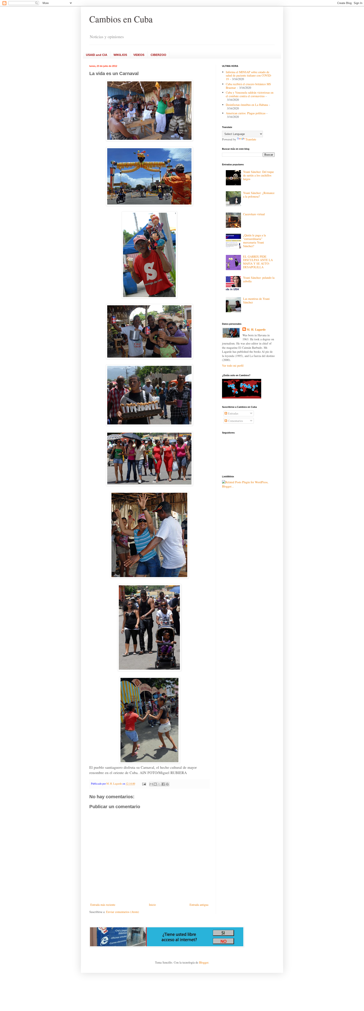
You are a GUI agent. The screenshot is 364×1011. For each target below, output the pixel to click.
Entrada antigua (199, 905)
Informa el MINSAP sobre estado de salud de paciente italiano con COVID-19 (249, 75)
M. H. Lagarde (256, 329)
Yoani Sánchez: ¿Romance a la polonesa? (258, 194)
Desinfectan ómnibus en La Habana (247, 105)
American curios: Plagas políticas (245, 113)
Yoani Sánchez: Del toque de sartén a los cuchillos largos (258, 175)
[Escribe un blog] (155, 784)
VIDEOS (138, 55)
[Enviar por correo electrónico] (151, 784)
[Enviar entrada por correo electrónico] (144, 783)
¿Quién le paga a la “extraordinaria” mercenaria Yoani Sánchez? (254, 240)
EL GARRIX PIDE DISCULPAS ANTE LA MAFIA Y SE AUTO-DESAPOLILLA (258, 261)
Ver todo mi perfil (233, 365)
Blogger (203, 962)
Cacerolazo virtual (254, 214)
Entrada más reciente (102, 905)
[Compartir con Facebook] (163, 784)
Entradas (232, 413)
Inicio (152, 905)
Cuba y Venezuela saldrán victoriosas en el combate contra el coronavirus (249, 94)
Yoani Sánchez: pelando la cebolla (258, 279)
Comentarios (235, 421)
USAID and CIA (96, 55)
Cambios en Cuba (121, 19)
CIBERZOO (158, 55)
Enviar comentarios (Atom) (122, 912)
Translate (250, 139)
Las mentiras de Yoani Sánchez (256, 300)
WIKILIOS (120, 55)
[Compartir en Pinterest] (167, 784)
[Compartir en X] (159, 784)
